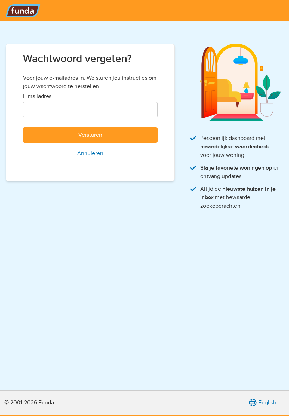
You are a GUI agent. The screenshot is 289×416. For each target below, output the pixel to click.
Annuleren (90, 153)
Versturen (90, 135)
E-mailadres (37, 96)
